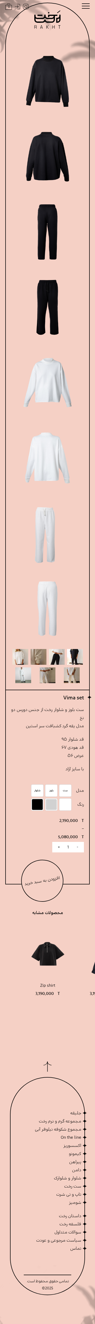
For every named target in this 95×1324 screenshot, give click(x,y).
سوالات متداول (67, 1232)
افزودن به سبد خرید (42, 880)
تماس (75, 1248)
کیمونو (75, 1154)
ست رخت (72, 1186)
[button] (86, 6)
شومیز (75, 1202)
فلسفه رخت (70, 1224)
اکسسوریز (72, 1145)
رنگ (80, 804)
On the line (71, 1137)
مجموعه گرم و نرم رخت (60, 1121)
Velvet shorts (47, 989)
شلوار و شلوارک (67, 1178)
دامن (76, 1170)
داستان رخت (70, 1216)
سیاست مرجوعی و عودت (58, 1240)
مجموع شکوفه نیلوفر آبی (58, 1129)
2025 (49, 1288)
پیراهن (75, 1162)
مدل (80, 790)
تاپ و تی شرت (68, 1194)
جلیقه (75, 1113)
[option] (65, 790)
